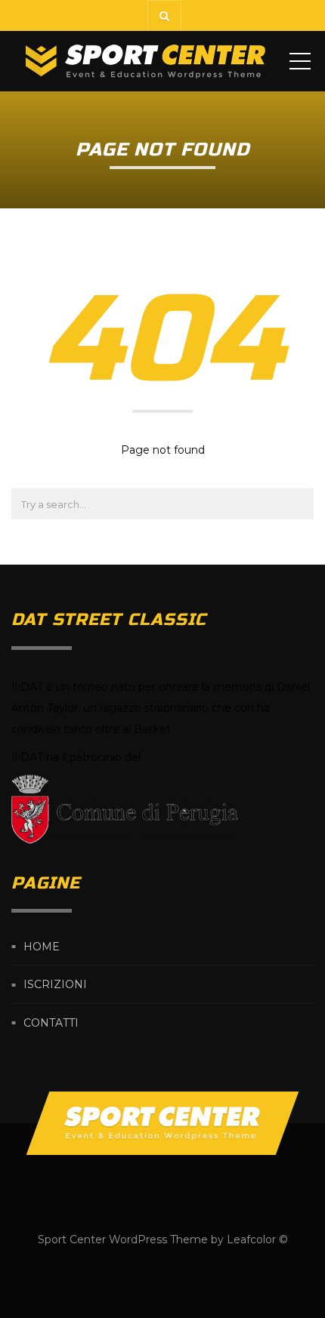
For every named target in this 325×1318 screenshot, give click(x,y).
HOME (41, 946)
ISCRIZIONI (55, 985)
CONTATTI (51, 1023)
